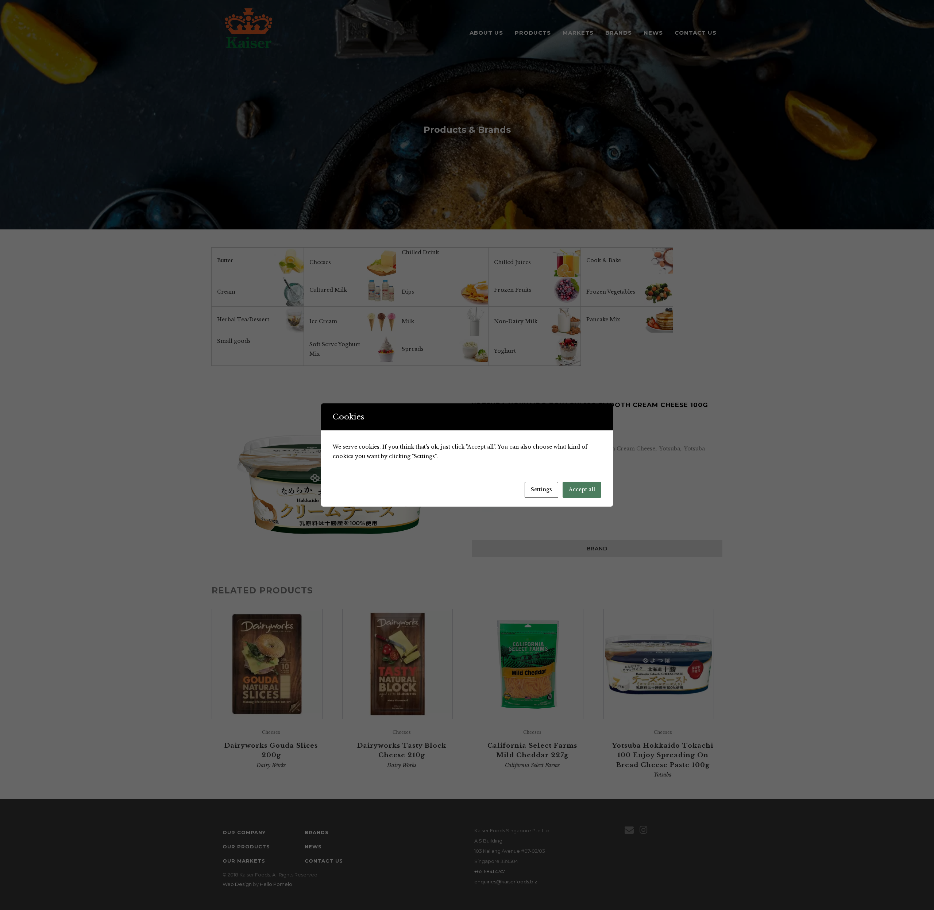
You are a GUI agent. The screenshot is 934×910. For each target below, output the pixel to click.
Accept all (582, 489)
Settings (541, 489)
